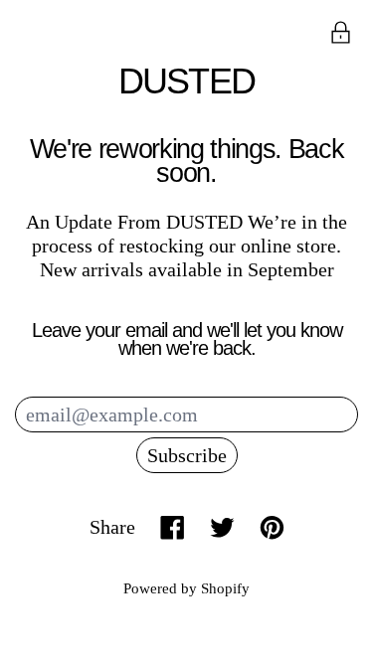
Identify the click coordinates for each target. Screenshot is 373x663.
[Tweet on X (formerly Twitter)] (222, 527)
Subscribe (187, 455)
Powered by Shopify (186, 588)
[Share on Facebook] (172, 527)
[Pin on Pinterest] (272, 527)
